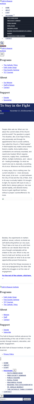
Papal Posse (11, 26)
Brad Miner (6, 111)
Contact (9, 38)
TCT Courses (8, 72)
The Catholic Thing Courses (16, 36)
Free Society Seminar (13, 20)
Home (7, 7)
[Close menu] (0, 358)
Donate (3, 46)
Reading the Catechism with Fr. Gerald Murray (19, 32)
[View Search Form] (2, 43)
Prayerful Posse (12, 28)
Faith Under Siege (12, 18)
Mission (6, 315)
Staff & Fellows (9, 85)
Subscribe (7, 332)
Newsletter (8, 100)
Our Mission (8, 83)
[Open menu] (2, 54)
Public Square (11, 23)
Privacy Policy (9, 354)
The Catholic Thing (10, 65)
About (8, 10)
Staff (8, 12)
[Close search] (2, 396)
